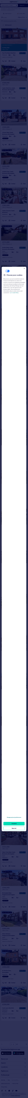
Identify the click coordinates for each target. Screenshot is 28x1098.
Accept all (14, 823)
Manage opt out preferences (14, 817)
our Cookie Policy (14, 292)
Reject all (14, 828)
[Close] (24, 268)
